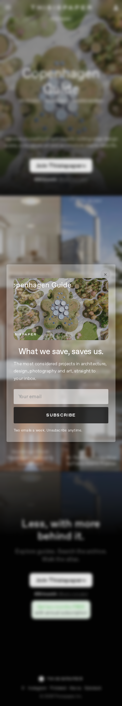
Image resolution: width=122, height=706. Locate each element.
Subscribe (61, 415)
